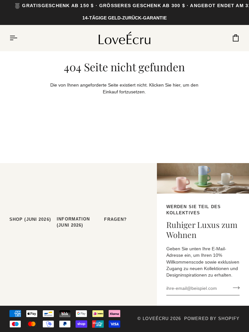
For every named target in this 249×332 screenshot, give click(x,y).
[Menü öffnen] (19, 38)
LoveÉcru (156, 318)
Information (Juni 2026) (73, 222)
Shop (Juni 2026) (30, 219)
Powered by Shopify (212, 318)
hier (176, 85)
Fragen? (115, 219)
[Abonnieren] (234, 287)
